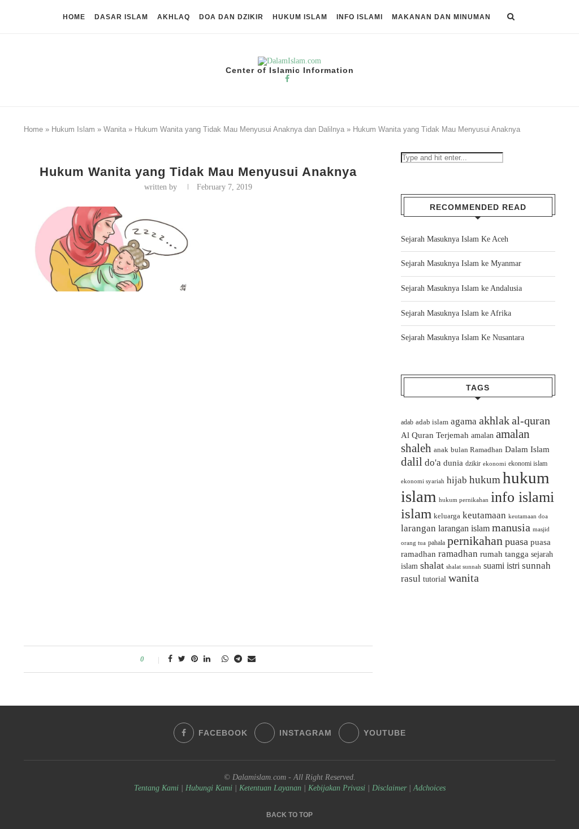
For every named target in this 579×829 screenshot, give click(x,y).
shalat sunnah (463, 566)
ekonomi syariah (422, 481)
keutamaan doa (528, 516)
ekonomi (494, 463)
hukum (484, 480)
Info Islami (359, 17)
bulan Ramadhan (477, 449)
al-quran (531, 420)
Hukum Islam (300, 17)
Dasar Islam (121, 17)
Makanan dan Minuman (441, 17)
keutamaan (484, 515)
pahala (436, 543)
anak (441, 450)
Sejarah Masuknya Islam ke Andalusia (461, 288)
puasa (516, 541)
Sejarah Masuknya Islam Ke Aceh (454, 239)
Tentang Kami (157, 788)
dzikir (473, 463)
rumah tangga (504, 554)
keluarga (447, 516)
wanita (463, 578)
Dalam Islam (527, 449)
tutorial (434, 579)
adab (407, 422)
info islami (522, 497)
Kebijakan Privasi (336, 788)
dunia (453, 462)
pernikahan (475, 541)
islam (416, 513)
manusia (511, 528)
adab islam (432, 422)
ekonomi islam (527, 463)
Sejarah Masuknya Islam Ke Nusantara (462, 337)
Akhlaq (173, 17)
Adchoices (429, 788)
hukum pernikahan (464, 499)
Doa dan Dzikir (231, 17)
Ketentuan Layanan (270, 788)
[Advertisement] (198, 380)
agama (464, 421)
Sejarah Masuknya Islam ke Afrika (456, 313)
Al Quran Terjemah (435, 435)
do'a (433, 462)
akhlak (494, 420)
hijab (457, 480)
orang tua (413, 542)
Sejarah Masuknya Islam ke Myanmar (461, 263)
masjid (541, 529)
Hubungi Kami (208, 788)
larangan (418, 528)
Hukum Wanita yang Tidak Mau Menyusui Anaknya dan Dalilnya (239, 129)
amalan (482, 435)
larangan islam (464, 528)
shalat (432, 565)
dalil (411, 462)
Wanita (114, 129)
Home (74, 17)
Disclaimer (389, 788)
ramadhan (458, 553)
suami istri (501, 566)
